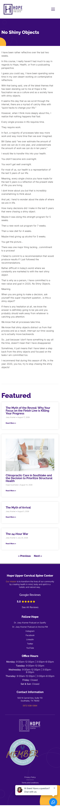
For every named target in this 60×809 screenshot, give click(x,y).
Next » (38, 555)
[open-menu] (53, 9)
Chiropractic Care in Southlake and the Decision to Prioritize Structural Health (29, 478)
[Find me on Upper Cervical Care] (22, 768)
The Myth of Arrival (18, 507)
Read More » (11, 423)
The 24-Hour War (17, 534)
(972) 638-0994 (30, 705)
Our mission (11, 581)
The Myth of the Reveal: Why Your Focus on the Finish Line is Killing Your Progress (28, 410)
